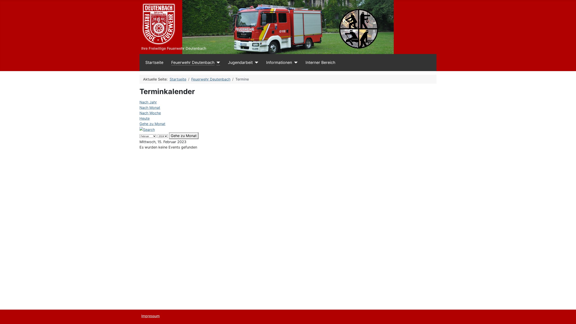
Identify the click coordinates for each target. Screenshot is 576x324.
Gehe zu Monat (152, 124)
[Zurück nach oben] (568, 315)
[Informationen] (295, 62)
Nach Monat (150, 107)
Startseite (154, 62)
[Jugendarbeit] (255, 62)
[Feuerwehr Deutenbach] (217, 62)
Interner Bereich (320, 62)
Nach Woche (150, 113)
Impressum (150, 316)
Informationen (279, 62)
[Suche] (147, 129)
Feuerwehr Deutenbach (192, 62)
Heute (145, 118)
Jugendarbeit (240, 62)
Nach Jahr (148, 102)
